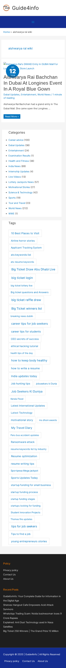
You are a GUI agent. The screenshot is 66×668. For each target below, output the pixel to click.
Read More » (12, 116)
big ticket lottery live (21, 285)
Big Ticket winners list (26, 308)
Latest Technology (21, 412)
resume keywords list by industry (28, 449)
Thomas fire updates (21, 519)
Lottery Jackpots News (21, 182)
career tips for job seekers (29, 323)
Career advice (15, 140)
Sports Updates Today (24, 477)
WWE (11, 213)
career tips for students (26, 331)
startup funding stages (23, 499)
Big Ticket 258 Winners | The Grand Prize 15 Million (31, 631)
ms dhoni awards (48, 420)
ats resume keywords (22, 261)
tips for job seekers (24, 526)
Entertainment (28, 94)
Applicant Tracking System (26, 247)
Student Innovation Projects (25, 512)
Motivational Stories (19, 187)
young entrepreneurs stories (29, 541)
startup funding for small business (31, 485)
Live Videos (14, 176)
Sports (12, 197)
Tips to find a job (21, 534)
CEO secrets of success (25, 338)
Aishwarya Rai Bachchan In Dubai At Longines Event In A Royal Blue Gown (33, 83)
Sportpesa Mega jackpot (24, 470)
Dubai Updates (12, 94)
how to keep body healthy (29, 360)
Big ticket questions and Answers (30, 292)
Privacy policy (10, 570)
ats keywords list (21, 254)
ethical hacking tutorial (24, 346)
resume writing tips (22, 463)
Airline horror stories (23, 240)
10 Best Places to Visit (25, 233)
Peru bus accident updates (25, 435)
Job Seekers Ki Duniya (26, 391)
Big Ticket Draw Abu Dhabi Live (33, 269)
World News (44, 94)
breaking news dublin (22, 316)
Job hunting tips (20, 383)
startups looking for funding (26, 505)
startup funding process (24, 492)
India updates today (24, 376)
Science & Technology (20, 192)
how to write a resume (25, 368)
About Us (8, 578)
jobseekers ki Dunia (46, 383)
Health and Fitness (18, 161)
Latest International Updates (28, 405)
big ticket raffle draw (26, 300)
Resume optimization (24, 456)
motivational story (22, 420)
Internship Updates (18, 171)
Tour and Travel (16, 203)
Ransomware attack (23, 442)
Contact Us (9, 574)
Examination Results (19, 155)
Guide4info (25, 8)
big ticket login (22, 278)
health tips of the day (22, 353)
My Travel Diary (21, 427)
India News (14, 166)
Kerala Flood (17, 398)
